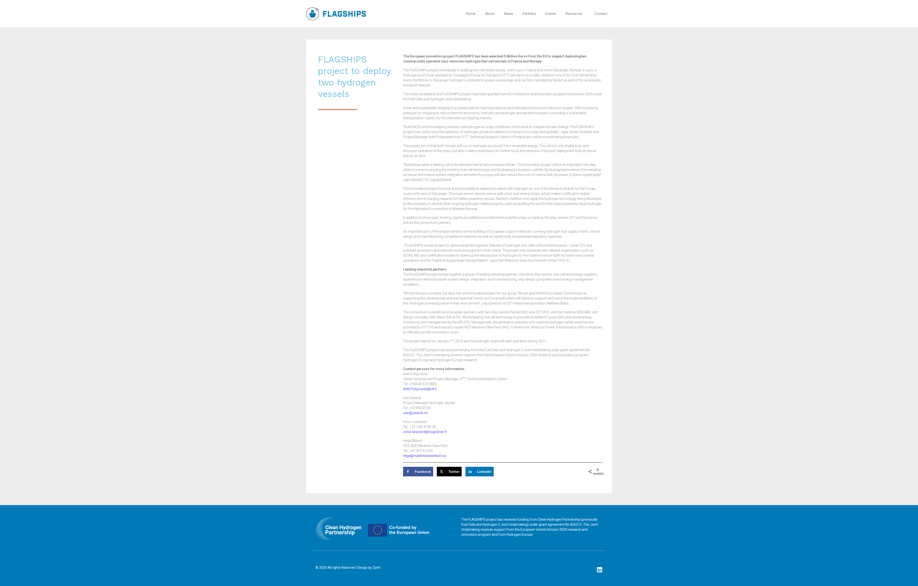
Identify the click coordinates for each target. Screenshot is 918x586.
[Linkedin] (599, 570)
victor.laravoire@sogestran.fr (425, 432)
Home (470, 13)
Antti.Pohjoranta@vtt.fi (420, 389)
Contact (601, 13)
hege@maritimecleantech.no (424, 456)
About (490, 13)
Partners (529, 13)
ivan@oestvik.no (415, 413)
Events (551, 13)
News (508, 13)
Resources (574, 13)
